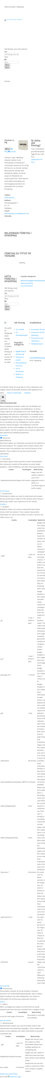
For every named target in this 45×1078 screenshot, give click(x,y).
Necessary (6, 438)
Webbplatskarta (37, 344)
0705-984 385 (9, 198)
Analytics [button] (3, 504)
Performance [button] (5, 491)
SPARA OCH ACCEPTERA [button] (8, 1074)
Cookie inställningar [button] (14, 393)
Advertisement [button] (5, 1020)
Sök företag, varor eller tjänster (15, 49)
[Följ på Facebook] (6, 372)
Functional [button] (4, 456)
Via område (20, 329)
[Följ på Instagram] (6, 368)
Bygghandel (33, 281)
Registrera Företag (16, 33)
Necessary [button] (4, 435)
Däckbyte (41, 281)
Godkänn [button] (27, 393)
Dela (8, 149)
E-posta (13, 151)
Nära (6, 57)
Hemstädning (28, 283)
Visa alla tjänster (27, 286)
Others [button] (2, 1002)
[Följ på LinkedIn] (6, 375)
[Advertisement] (22, 105)
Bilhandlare (25, 281)
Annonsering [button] (4, 986)
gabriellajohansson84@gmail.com (16, 213)
